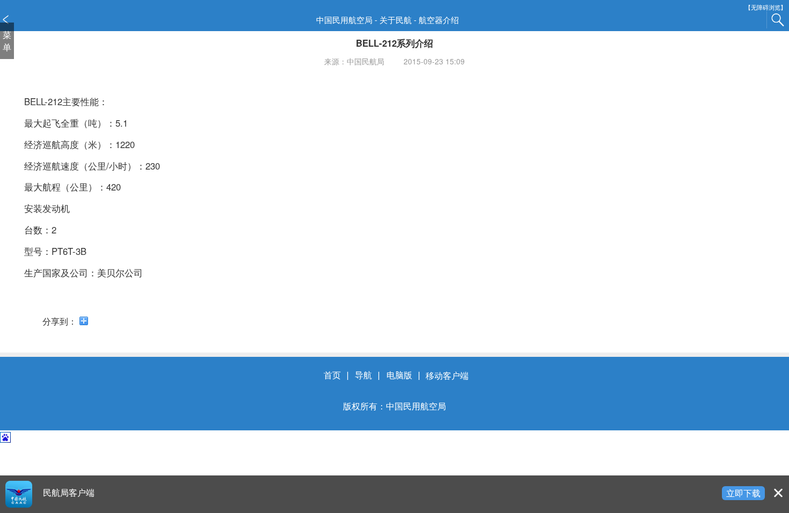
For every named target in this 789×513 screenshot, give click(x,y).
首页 (332, 375)
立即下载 (743, 493)
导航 (363, 375)
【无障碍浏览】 (765, 7)
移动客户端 (447, 375)
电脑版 (399, 375)
